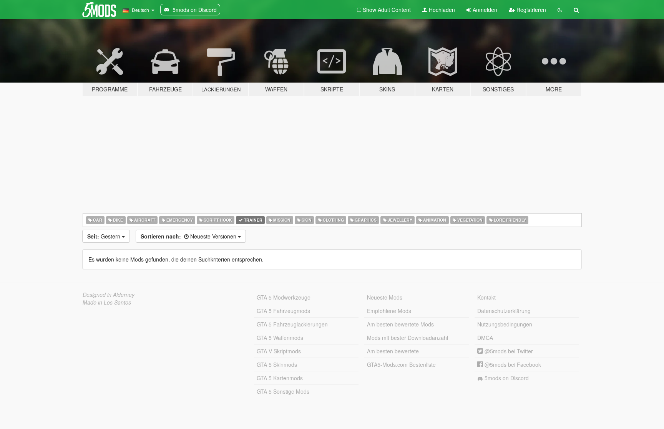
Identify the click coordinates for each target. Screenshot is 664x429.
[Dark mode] (560, 9)
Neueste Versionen (189, 236)
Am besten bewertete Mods (400, 324)
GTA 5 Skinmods (277, 364)
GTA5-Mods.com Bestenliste (401, 364)
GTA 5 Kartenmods (280, 378)
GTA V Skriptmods (279, 351)
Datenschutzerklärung (504, 311)
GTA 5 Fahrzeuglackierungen (292, 324)
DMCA (485, 337)
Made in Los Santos (107, 302)
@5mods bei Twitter (508, 351)
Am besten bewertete (393, 351)
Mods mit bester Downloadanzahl (407, 337)
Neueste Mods (384, 297)
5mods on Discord (506, 378)
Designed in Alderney (108, 294)
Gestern (104, 236)
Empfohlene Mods (389, 311)
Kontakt (486, 297)
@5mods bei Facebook (512, 364)
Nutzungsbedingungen (504, 324)
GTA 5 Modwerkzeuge (283, 297)
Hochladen (441, 9)
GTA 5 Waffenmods (280, 337)
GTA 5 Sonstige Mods (283, 391)
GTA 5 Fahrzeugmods (283, 311)
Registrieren (530, 9)
